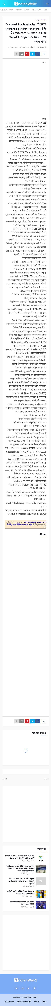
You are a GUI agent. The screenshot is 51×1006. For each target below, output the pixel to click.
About (36, 1002)
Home (46, 10)
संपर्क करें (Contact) (22, 10)
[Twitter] (32, 54)
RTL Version (9, 1002)
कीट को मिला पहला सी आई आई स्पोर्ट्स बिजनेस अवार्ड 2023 (22, 903)
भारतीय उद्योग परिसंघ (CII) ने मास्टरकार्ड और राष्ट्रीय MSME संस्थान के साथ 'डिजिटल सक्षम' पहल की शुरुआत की (20, 868)
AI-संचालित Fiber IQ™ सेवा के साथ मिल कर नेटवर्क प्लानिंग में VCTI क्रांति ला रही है (19, 856)
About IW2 (36, 10)
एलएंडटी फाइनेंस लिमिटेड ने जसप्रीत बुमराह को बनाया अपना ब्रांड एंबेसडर (20, 892)
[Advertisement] (25, 89)
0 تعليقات (11, 47)
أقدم (5, 779)
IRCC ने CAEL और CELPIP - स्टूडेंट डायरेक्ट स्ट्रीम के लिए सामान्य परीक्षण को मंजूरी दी (21, 881)
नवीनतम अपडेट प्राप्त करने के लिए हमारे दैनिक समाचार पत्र (26, 523)
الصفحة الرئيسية (40, 20)
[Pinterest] (27, 54)
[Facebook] (37, 54)
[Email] (21, 54)
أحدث (45, 779)
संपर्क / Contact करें (24, 1002)
